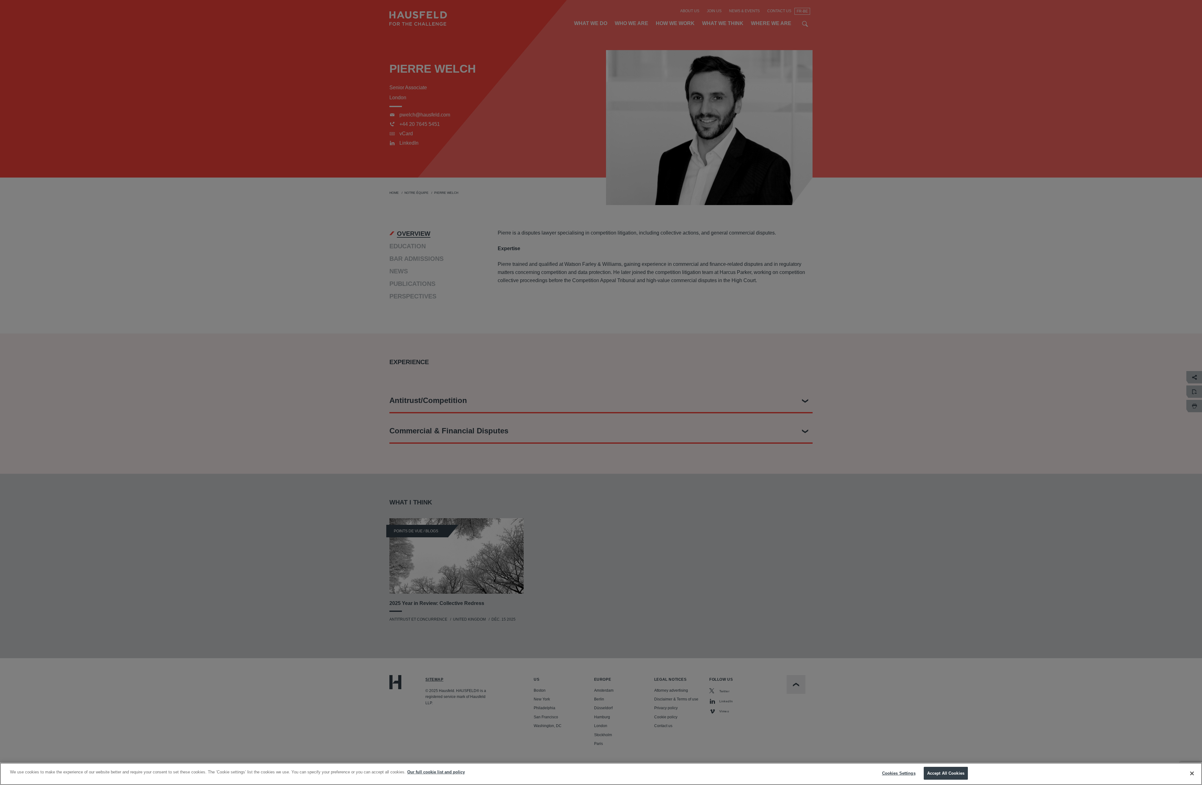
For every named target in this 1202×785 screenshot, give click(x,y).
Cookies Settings (899, 773)
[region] (601, 774)
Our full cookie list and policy (436, 772)
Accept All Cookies (945, 773)
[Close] (1192, 773)
